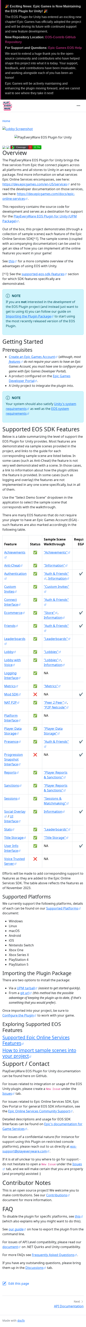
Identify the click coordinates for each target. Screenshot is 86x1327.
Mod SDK (11, 694)
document (10, 1247)
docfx (21, 1320)
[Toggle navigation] (78, 105)
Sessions (10, 798)
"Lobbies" (51, 652)
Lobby (8, 652)
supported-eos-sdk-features (43, 274)
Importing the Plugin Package (28, 316)
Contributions (56, 1195)
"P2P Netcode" (55, 707)
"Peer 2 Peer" (54, 702)
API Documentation (69, 1306)
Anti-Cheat (12, 565)
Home (6, 121)
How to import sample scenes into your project (39, 1053)
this (11, 261)
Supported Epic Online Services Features (36, 1040)
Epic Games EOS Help (65, 48)
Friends (9, 626)
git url (24, 993)
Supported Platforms (62, 908)
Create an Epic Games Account (32, 357)
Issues (7, 1093)
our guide (16, 1229)
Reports (10, 772)
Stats (8, 829)
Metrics (10, 686)
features (14, 361)
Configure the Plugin (18, 1015)
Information (57, 578)
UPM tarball (26, 988)
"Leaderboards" (56, 639)
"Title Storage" (55, 837)
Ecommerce (13, 612)
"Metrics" (51, 686)
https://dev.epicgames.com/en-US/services (34, 184)
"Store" (49, 612)
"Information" (54, 565)
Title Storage (13, 837)
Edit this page (18, 1283)
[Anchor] (35, 349)
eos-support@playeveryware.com (39, 1148)
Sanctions (11, 785)
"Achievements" (56, 552)
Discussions (34, 1267)
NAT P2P (10, 702)
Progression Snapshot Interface (13, 759)
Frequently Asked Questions (53, 1255)
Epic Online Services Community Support (39, 1111)
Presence (11, 741)
